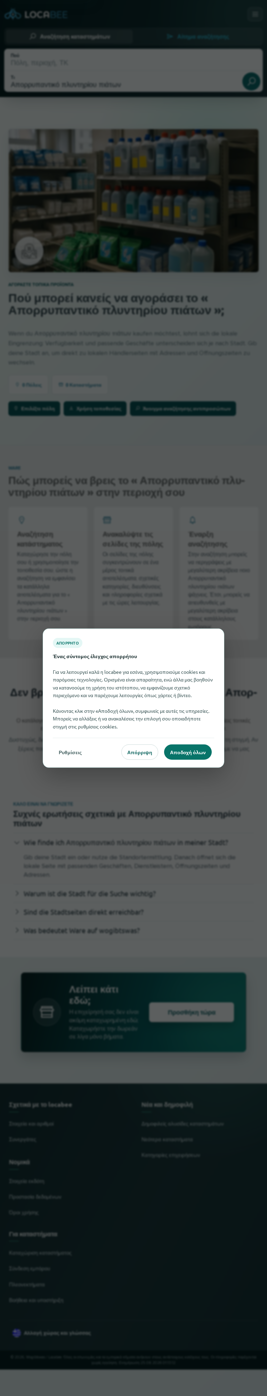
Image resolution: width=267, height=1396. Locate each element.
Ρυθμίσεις (70, 752)
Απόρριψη (139, 752)
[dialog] (133, 698)
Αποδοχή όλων (188, 752)
